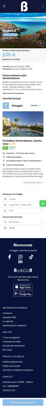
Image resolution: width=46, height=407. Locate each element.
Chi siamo (7, 313)
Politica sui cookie (11, 366)
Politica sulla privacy (13, 361)
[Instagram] (23, 257)
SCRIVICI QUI (9, 390)
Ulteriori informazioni (13, 93)
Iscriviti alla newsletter (14, 345)
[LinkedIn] (23, 262)
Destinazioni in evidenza (14, 325)
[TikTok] (33, 257)
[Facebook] (12, 257)
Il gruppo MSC (9, 317)
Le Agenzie (8, 321)
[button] (7, 124)
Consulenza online (12, 341)
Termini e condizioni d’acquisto (18, 370)
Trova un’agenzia (11, 337)
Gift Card (7, 350)
